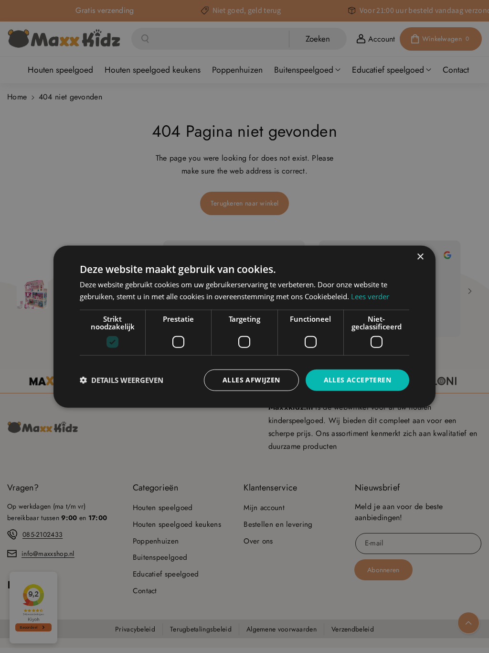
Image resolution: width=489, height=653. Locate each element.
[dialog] (244, 327)
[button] (121, 380)
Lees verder (370, 296)
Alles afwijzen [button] (251, 379)
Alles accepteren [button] (357, 379)
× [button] (420, 257)
